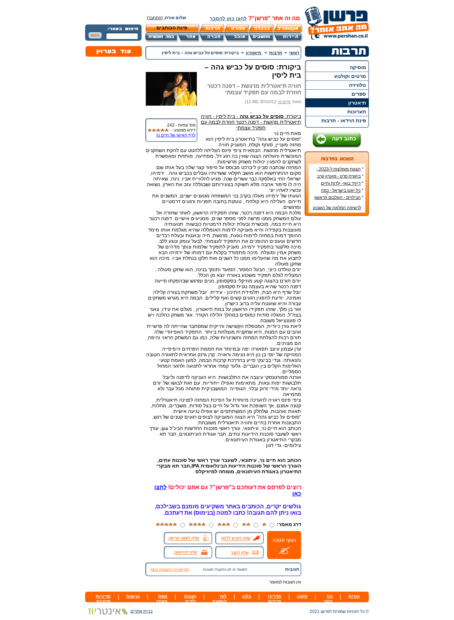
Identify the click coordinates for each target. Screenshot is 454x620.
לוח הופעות (219, 599)
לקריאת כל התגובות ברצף (169, 569)
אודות (354, 596)
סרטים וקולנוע (350, 76)
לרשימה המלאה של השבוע (337, 207)
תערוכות (356, 111)
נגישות (133, 596)
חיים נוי (284, 101)
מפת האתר (161, 599)
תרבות (275, 52)
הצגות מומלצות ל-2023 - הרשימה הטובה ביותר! (340, 172)
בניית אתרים (142, 611)
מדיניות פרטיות (103, 599)
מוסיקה (358, 67)
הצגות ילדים (190, 599)
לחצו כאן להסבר (228, 18)
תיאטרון (357, 103)
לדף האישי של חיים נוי (175, 135)
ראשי (294, 52)
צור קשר (328, 599)
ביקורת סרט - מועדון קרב (339, 176)
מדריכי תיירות (274, 599)
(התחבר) (155, 17)
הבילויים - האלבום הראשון (337, 197)
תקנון (302, 596)
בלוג (246, 596)
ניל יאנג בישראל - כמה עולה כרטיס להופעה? (342, 193)
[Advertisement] (337, 327)
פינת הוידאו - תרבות (343, 120)
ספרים (358, 94)
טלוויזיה (357, 85)
